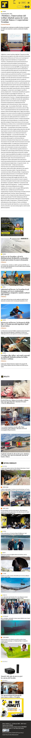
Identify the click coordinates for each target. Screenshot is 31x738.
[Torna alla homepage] (4, 4)
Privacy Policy (20, 732)
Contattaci (9, 732)
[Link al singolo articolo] (15, 245)
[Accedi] (19, 3)
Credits (10, 734)
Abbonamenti (15, 734)
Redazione (4, 732)
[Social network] (26, 7)
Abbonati (23, 2)
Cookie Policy (5, 734)
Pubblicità (14, 732)
